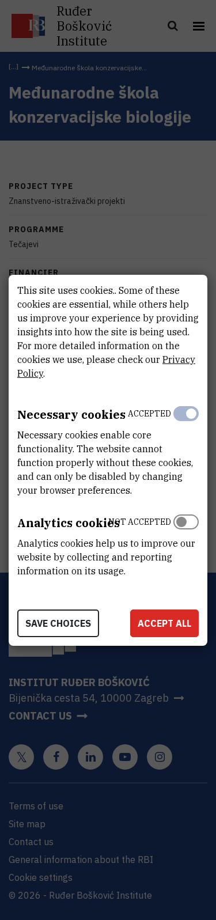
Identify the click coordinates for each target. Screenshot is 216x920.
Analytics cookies (68, 523)
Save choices (58, 623)
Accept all (164, 623)
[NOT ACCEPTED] (186, 543)
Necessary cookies (71, 414)
